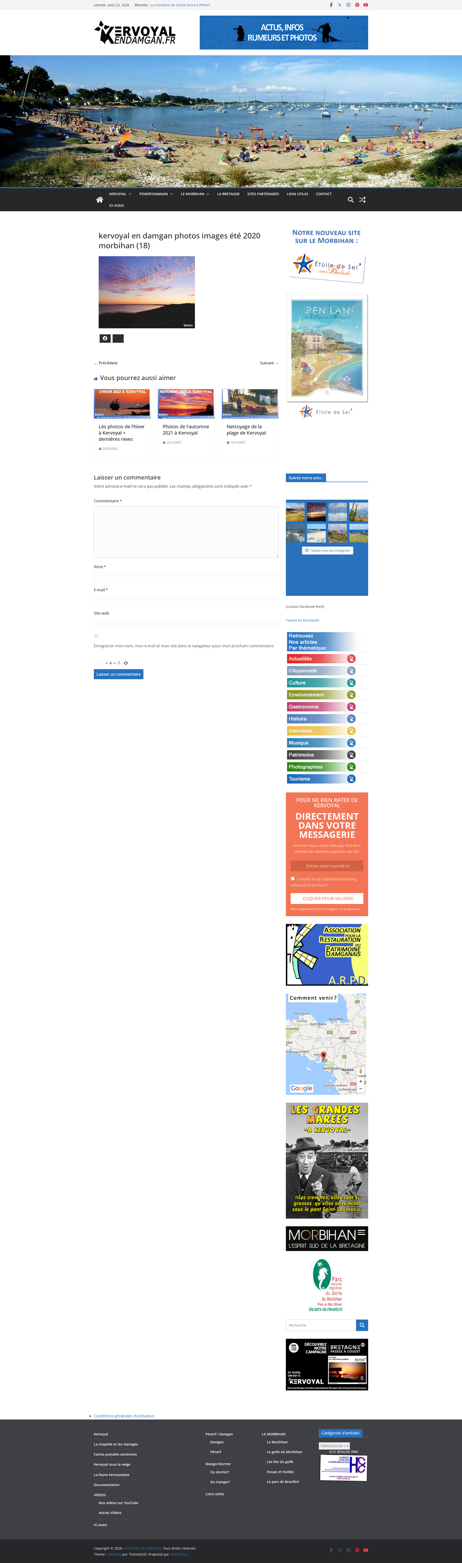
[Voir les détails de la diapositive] (327, 356)
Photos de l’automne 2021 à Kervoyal (186, 429)
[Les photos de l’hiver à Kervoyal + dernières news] (122, 392)
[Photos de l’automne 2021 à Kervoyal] (186, 392)
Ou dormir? (219, 1472)
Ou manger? (220, 1482)
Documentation (107, 1484)
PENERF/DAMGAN (153, 194)
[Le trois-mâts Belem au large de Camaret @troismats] (337, 512)
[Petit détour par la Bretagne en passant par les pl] (316, 533)
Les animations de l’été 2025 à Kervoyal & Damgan (191, 5)
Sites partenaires (263, 194)
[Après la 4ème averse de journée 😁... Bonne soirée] (358, 512)
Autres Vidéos (110, 1512)
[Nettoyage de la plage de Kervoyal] (250, 392)
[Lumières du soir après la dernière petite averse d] (295, 533)
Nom (100, 566)
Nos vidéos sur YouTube (118, 1503)
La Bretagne (228, 194)
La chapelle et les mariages (116, 1444)
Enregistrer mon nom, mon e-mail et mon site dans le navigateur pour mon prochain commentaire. (184, 645)
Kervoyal (101, 1434)
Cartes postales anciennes (115, 1454)
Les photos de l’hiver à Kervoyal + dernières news (122, 432)
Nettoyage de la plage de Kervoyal (246, 429)
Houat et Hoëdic (280, 1472)
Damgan (217, 1442)
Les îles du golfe (280, 1461)
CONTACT (324, 194)
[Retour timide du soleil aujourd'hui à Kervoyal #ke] (316, 512)
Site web (101, 613)
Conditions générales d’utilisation (124, 1416)
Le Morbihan (277, 1442)
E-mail (101, 589)
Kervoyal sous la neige (112, 1464)
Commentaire (108, 501)
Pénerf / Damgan (219, 1434)
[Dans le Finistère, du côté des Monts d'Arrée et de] (295, 512)
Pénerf (215, 1452)
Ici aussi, (117, 205)
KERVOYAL (117, 194)
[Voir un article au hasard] (362, 199)
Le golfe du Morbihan (284, 1452)
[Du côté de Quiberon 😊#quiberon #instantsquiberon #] (358, 533)
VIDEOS (100, 1495)
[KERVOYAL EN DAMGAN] (99, 199)
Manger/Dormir (218, 1464)
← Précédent (105, 363)
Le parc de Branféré (283, 1481)
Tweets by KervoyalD (302, 620)
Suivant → (269, 363)
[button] (129, 194)
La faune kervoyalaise (111, 1474)
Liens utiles (297, 194)
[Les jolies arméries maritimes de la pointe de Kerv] (337, 533)
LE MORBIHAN (192, 194)
